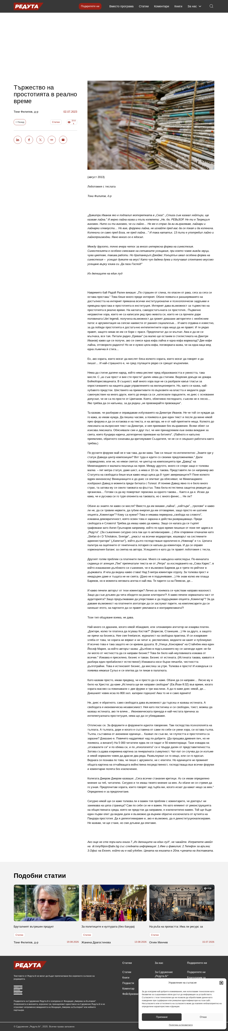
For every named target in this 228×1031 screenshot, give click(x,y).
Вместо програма (121, 6)
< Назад (20, 122)
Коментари (161, 6)
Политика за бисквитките (181, 1025)
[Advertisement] (114, 44)
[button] (221, 983)
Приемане (162, 1017)
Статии (144, 6)
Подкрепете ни (90, 6)
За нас (192, 6)
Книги (178, 6)
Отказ (203, 1017)
